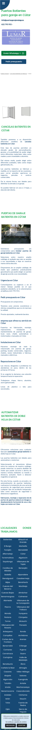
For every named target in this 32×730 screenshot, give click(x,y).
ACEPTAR (22, 725)
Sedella (7, 574)
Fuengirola (23, 679)
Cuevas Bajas (8, 592)
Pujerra (23, 649)
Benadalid (23, 550)
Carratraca (8, 653)
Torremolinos (8, 557)
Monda (8, 613)
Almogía (23, 668)
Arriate (23, 683)
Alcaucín (23, 621)
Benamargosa (7, 596)
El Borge (23, 646)
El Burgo (7, 546)
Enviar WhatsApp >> (12, 53)
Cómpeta (23, 617)
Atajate (7, 675)
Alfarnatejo (8, 554)
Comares (7, 649)
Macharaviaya (23, 687)
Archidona (23, 635)
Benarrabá (8, 646)
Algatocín (23, 557)
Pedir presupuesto (14, 61)
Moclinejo (23, 586)
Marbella (23, 546)
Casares (8, 671)
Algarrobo (7, 679)
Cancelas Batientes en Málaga (18, 73)
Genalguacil (7, 578)
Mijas (7, 582)
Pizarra (8, 607)
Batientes (7, 539)
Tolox (7, 702)
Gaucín (23, 699)
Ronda (23, 631)
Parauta (23, 625)
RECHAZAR (10, 725)
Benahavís (23, 582)
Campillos (7, 635)
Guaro (23, 653)
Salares (23, 675)
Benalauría (8, 664)
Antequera (8, 631)
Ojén (8, 709)
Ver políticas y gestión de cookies (16, 722)
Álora (23, 664)
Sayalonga (8, 561)
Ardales (7, 695)
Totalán (7, 683)
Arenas (23, 639)
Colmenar (23, 596)
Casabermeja (23, 578)
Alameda (8, 600)
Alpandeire (23, 574)
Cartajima (7, 657)
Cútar (23, 554)
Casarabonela (23, 691)
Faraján (7, 550)
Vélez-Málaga (23, 671)
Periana (7, 617)
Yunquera (23, 613)
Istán (7, 699)
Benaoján (23, 568)
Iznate (7, 687)
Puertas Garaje (5, 73)
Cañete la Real (7, 668)
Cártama (23, 695)
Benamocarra (7, 691)
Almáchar (23, 592)
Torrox (7, 621)
